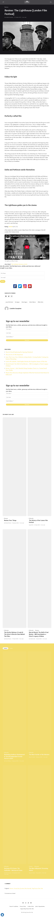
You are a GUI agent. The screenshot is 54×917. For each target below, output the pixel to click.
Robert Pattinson (32, 302)
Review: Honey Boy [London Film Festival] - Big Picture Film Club (26, 888)
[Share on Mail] (11, 296)
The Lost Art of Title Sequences (14, 354)
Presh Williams (8, 761)
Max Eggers (17, 302)
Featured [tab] (5, 648)
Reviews (6, 7)
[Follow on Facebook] (23, 903)
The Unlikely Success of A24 (19, 264)
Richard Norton (8, 523)
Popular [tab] (11, 648)
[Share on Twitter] (8, 296)
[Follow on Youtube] (31, 903)
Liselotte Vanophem (9, 17)
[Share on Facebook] (6, 296)
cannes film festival (9, 302)
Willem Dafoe (40, 302)
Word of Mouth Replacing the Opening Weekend (19, 352)
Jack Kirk (31, 525)
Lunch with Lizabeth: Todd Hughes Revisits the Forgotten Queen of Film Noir (26, 361)
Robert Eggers (24, 302)
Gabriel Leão (32, 638)
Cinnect (30, 866)
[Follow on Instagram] (25, 903)
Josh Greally (32, 757)
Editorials (31, 518)
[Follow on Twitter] (28, 903)
